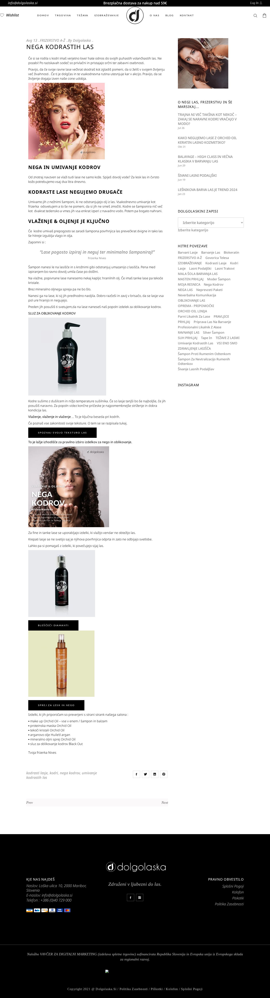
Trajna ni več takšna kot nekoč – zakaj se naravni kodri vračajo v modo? (207, 119)
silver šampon (213, 332)
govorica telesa (217, 258)
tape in (206, 338)
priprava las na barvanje (212, 322)
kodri (54, 772)
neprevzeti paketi (209, 290)
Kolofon (238, 892)
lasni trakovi (224, 268)
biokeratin (231, 252)
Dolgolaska (82, 40)
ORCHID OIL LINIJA (192, 311)
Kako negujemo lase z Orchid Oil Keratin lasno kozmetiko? (207, 140)
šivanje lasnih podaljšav (196, 369)
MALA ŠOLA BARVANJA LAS (198, 274)
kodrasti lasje (37, 772)
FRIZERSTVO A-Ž (52, 40)
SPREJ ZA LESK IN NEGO (56, 705)
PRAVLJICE (221, 316)
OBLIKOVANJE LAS (191, 300)
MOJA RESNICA (189, 284)
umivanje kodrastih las (195, 343)
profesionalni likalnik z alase (199, 327)
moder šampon (218, 279)
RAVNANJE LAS (188, 332)
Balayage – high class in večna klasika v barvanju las (205, 158)
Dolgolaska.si (106, 989)
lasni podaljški (200, 268)
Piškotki (157, 989)
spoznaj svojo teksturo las (62, 432)
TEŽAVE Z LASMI (228, 338)
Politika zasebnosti (134, 989)
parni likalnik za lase (194, 316)
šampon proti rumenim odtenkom (204, 354)
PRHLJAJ (184, 322)
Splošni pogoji (192, 989)
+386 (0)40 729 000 (56, 900)
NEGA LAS (185, 290)
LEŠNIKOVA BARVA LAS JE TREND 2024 (207, 189)
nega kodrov (70, 772)
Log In (254, 3)
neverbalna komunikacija (197, 295)
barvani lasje (188, 252)
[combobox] (193, 230)
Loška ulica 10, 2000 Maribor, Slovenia (56, 888)
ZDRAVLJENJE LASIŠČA (194, 348)
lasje (182, 268)
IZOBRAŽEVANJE (190, 263)
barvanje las (210, 252)
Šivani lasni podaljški (197, 175)
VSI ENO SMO (227, 343)
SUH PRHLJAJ (187, 338)
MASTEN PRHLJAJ (191, 279)
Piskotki (238, 898)
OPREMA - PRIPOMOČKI (196, 306)
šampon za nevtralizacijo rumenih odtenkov (204, 361)
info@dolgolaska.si (23, 3)
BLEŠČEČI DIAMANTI (53, 625)
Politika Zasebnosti (229, 904)
